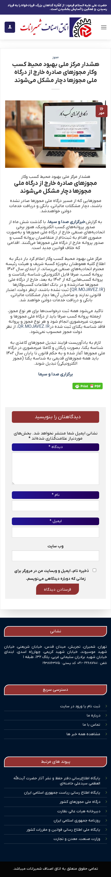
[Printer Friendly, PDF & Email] (87, 386)
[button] (103, 27)
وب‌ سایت (55, 546)
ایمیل (56, 521)
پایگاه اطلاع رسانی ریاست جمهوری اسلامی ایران (62, 792)
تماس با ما (91, 724)
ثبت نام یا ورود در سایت (80, 706)
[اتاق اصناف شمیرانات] (55, 27)
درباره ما (93, 715)
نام (56, 495)
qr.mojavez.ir (87, 290)
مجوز (55, 57)
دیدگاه (55, 447)
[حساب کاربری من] (10, 27)
